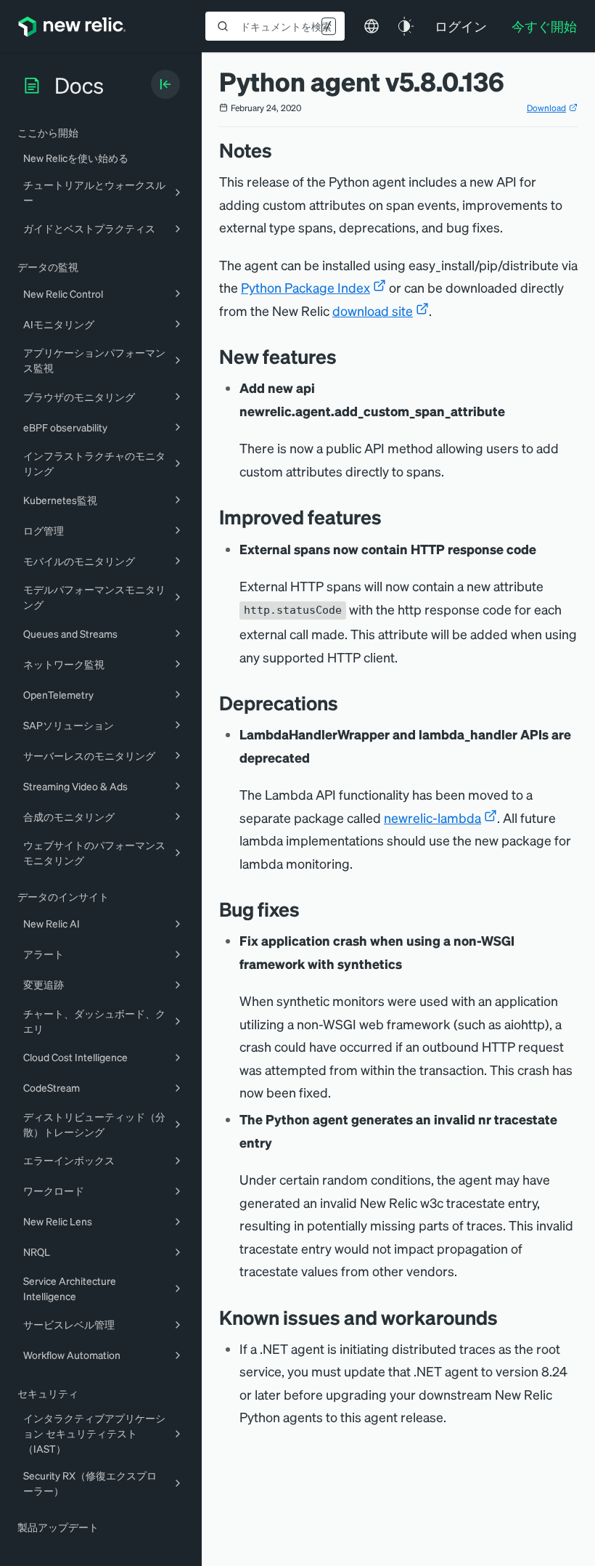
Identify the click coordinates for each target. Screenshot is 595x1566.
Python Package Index (305, 287)
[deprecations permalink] (345, 702)
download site (372, 310)
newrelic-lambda (432, 817)
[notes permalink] (279, 150)
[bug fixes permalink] (307, 909)
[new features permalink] (344, 356)
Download (546, 107)
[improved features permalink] (389, 517)
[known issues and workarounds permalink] (505, 1317)
